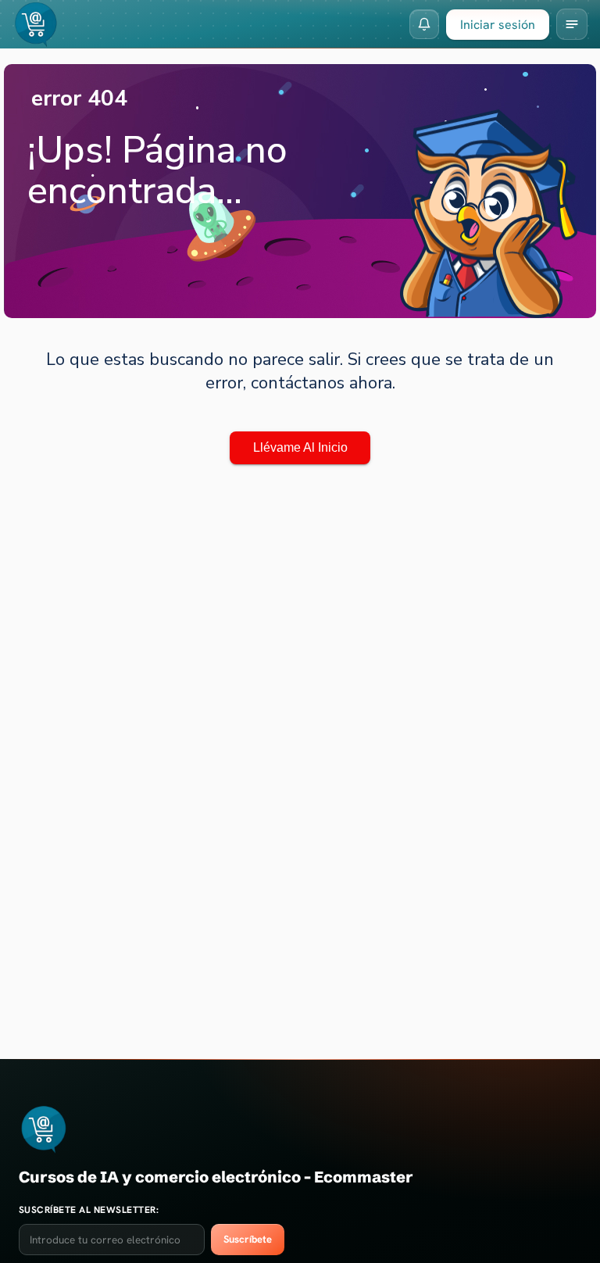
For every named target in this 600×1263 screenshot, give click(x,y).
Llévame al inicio (300, 447)
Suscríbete (247, 1239)
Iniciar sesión (497, 24)
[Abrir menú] (572, 24)
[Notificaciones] (424, 24)
